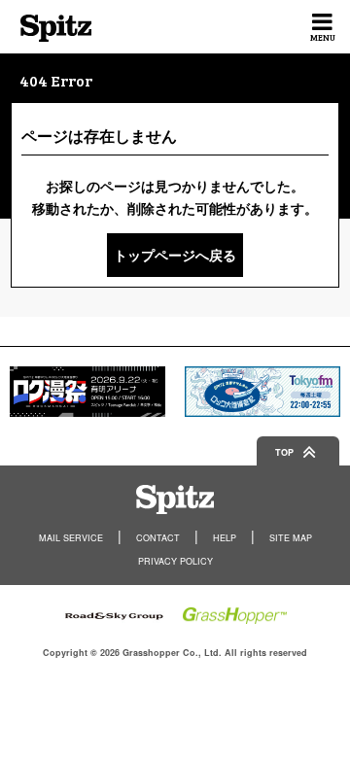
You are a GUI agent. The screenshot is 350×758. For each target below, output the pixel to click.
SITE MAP (290, 538)
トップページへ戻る (175, 254)
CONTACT (158, 538)
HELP (224, 538)
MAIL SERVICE (71, 538)
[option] (87, 391)
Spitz (55, 28)
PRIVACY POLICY (175, 561)
